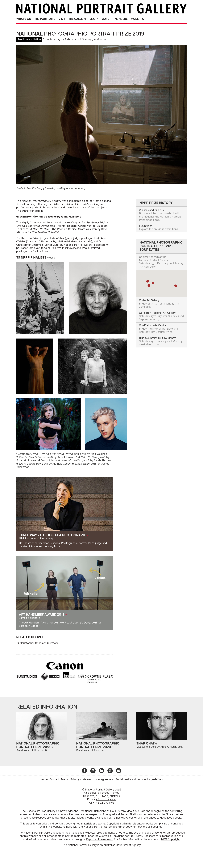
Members (121, 19)
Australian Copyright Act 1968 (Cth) (120, 836)
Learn (94, 19)
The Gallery (77, 19)
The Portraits (44, 19)
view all (51, 257)
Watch (106, 19)
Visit (62, 19)
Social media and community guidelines (139, 779)
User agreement (104, 779)
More (135, 19)
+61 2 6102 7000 (106, 799)
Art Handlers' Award (73, 225)
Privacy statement (81, 779)
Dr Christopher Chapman (31, 643)
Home (44, 779)
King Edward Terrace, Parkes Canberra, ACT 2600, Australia (101, 794)
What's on (23, 19)
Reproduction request (99, 839)
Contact (54, 779)
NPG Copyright (170, 839)
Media (64, 779)
